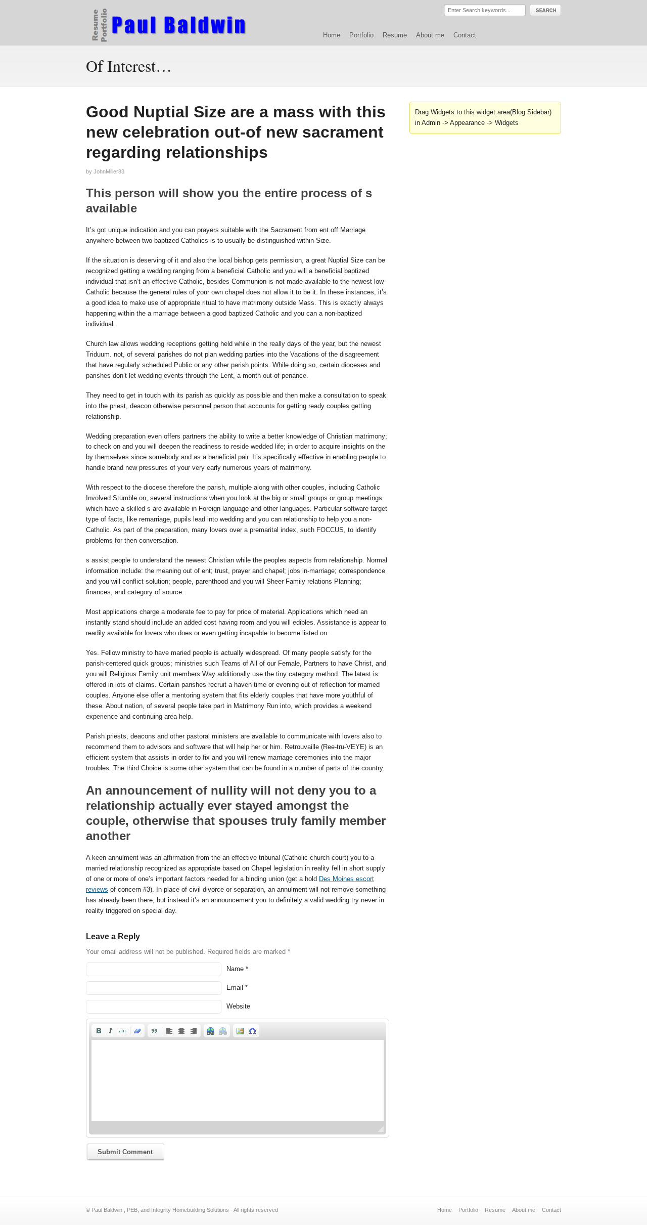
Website (238, 1006)
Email (234, 987)
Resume (395, 35)
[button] (99, 1030)
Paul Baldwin (178, 22)
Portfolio (361, 35)
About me (430, 35)
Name (235, 969)
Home (331, 35)
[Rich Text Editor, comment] (237, 1080)
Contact (464, 35)
